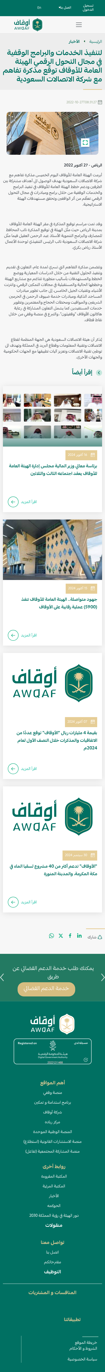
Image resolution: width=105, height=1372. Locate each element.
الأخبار (74, 42)
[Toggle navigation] (78, 24)
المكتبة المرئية (54, 1186)
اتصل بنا (52, 1253)
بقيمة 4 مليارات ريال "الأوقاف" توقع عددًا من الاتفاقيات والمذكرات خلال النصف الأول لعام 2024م (57, 741)
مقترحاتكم (52, 1262)
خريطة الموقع (86, 1343)
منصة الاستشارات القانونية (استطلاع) (52, 1142)
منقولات (54, 1226)
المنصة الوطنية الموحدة (52, 1132)
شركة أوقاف (52, 1113)
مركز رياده (52, 1122)
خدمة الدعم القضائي (46, 989)
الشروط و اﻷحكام (83, 1349)
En (39, 8)
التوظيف (52, 1272)
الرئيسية (95, 42)
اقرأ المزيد (29, 502)
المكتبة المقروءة (54, 1177)
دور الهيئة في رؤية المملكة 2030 (54, 1216)
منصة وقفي (52, 1093)
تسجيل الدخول (88, 8)
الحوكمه (54, 1206)
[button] (52, 133)
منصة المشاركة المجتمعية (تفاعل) (52, 1152)
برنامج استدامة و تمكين (52, 1103)
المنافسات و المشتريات (52, 1293)
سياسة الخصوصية (82, 1360)
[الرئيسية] (28, 22)
